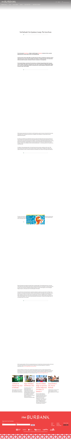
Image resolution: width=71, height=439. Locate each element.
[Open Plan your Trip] (30, 4)
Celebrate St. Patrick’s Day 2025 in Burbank (17, 386)
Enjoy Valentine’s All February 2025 (29, 385)
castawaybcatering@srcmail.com (42, 372)
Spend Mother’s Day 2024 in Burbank (52, 386)
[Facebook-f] (64, 424)
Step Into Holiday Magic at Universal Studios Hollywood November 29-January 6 (41, 388)
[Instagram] (65, 424)
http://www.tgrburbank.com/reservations (29, 366)
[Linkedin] (66, 424)
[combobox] (66, 1)
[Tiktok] (67, 424)
